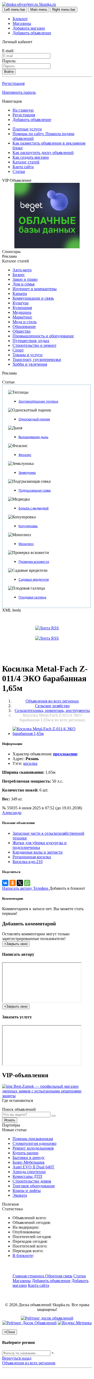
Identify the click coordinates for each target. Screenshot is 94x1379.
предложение (65, 754)
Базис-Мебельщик (29, 1162)
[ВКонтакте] (5, 883)
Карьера (20, 293)
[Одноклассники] (12, 883)
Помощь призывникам (33, 1138)
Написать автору (17, 888)
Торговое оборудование (34, 1186)
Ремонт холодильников (33, 1148)
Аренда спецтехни (29, 1171)
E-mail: (8, 50)
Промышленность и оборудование (43, 336)
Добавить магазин (29, 28)
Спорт (18, 350)
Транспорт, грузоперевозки (37, 359)
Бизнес (19, 274)
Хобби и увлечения (30, 364)
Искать (9, 1120)
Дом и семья (23, 284)
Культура (20, 303)
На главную (23, 110)
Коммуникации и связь (33, 298)
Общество (22, 331)
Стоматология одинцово (34, 1143)
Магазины (22, 23)
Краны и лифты (27, 1190)
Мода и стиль (25, 322)
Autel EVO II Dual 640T (33, 1167)
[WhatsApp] (27, 883)
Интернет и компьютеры (35, 289)
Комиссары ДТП (27, 1176)
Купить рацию (25, 1153)
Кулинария (22, 307)
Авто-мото (22, 270)
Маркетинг (22, 317)
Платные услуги (27, 129)
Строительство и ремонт (34, 345)
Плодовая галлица (32, 597)
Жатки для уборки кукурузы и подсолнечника (40, 845)
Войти (9, 72)
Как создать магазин (31, 157)
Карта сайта (23, 166)
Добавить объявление (32, 33)
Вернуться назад (16, 1358)
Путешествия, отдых (31, 340)
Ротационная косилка (32, 857)
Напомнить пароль (19, 92)
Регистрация (13, 83)
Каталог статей (26, 162)
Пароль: (9, 61)
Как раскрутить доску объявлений (43, 152)
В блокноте (23, 1255)
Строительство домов (32, 1181)
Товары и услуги (28, 355)
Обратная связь (58, 1276)
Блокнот (20, 19)
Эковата (20, 1195)
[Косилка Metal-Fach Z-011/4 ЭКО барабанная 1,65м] (52, 733)
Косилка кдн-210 (28, 861)
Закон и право (25, 279)
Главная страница (29, 1276)
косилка (30, 763)
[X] (20, 883)
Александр (11, 812)
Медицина (22, 312)
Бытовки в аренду (29, 1157)
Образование (24, 326)
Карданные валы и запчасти (38, 852)
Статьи (19, 171)
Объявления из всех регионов (28, 1363)
